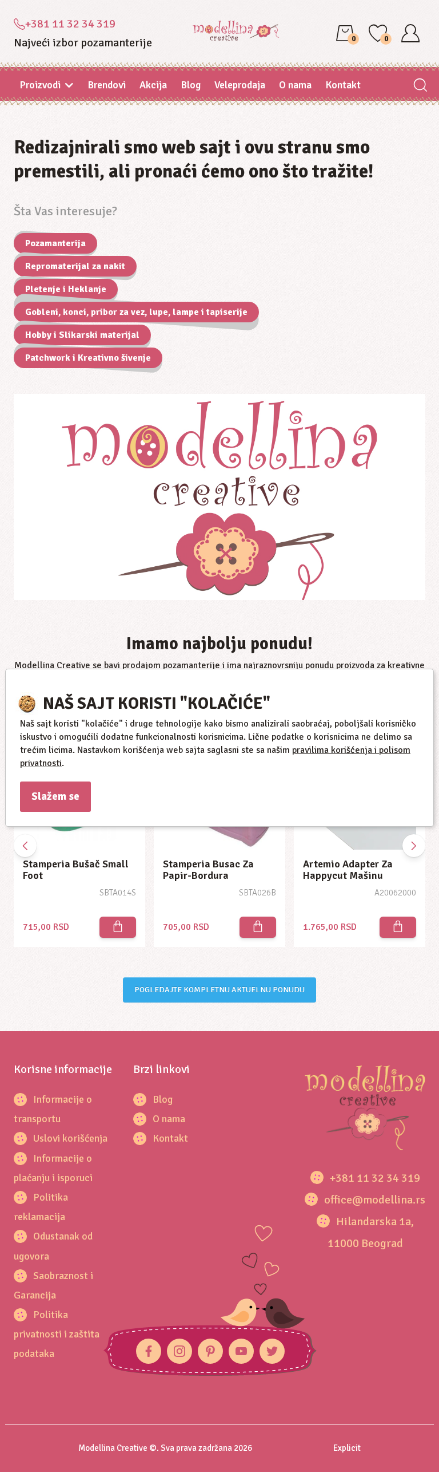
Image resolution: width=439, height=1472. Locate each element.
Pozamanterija (55, 243)
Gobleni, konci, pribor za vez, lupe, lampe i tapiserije (136, 312)
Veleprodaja (239, 84)
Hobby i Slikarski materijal (82, 335)
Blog (191, 84)
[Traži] (420, 86)
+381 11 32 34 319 (70, 23)
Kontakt (343, 84)
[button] (413, 845)
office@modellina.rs (374, 1200)
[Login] (410, 33)
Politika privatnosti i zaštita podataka (56, 1334)
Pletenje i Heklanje (65, 289)
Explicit (347, 1448)
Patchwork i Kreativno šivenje (88, 358)
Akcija (153, 84)
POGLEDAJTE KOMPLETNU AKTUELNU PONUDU (219, 990)
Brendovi (106, 84)
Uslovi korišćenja (70, 1138)
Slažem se (55, 796)
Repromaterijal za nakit (75, 266)
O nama (295, 84)
